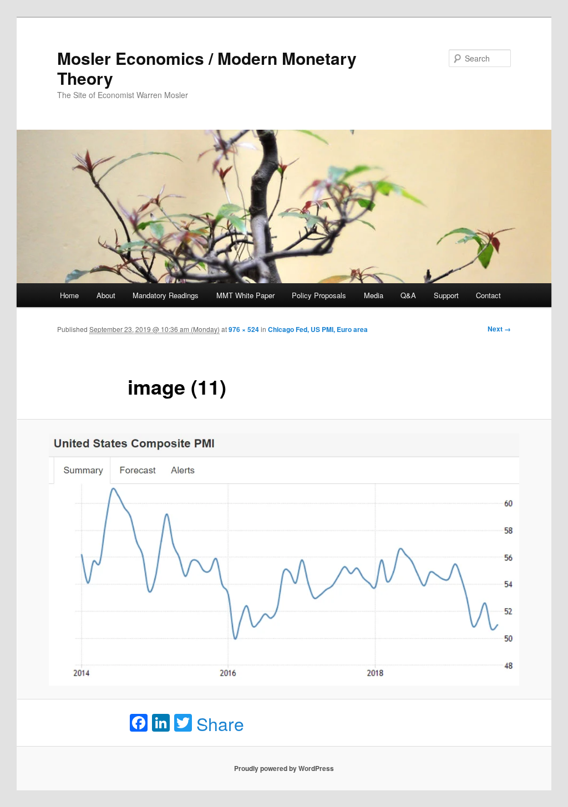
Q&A (408, 295)
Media (373, 295)
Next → (499, 329)
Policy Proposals (319, 295)
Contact (488, 295)
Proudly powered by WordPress (284, 768)
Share (220, 723)
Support (446, 295)
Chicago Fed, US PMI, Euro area (318, 329)
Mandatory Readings (166, 295)
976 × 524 (244, 329)
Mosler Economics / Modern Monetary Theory (207, 68)
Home (69, 295)
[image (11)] (284, 559)
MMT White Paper (245, 295)
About (106, 295)
